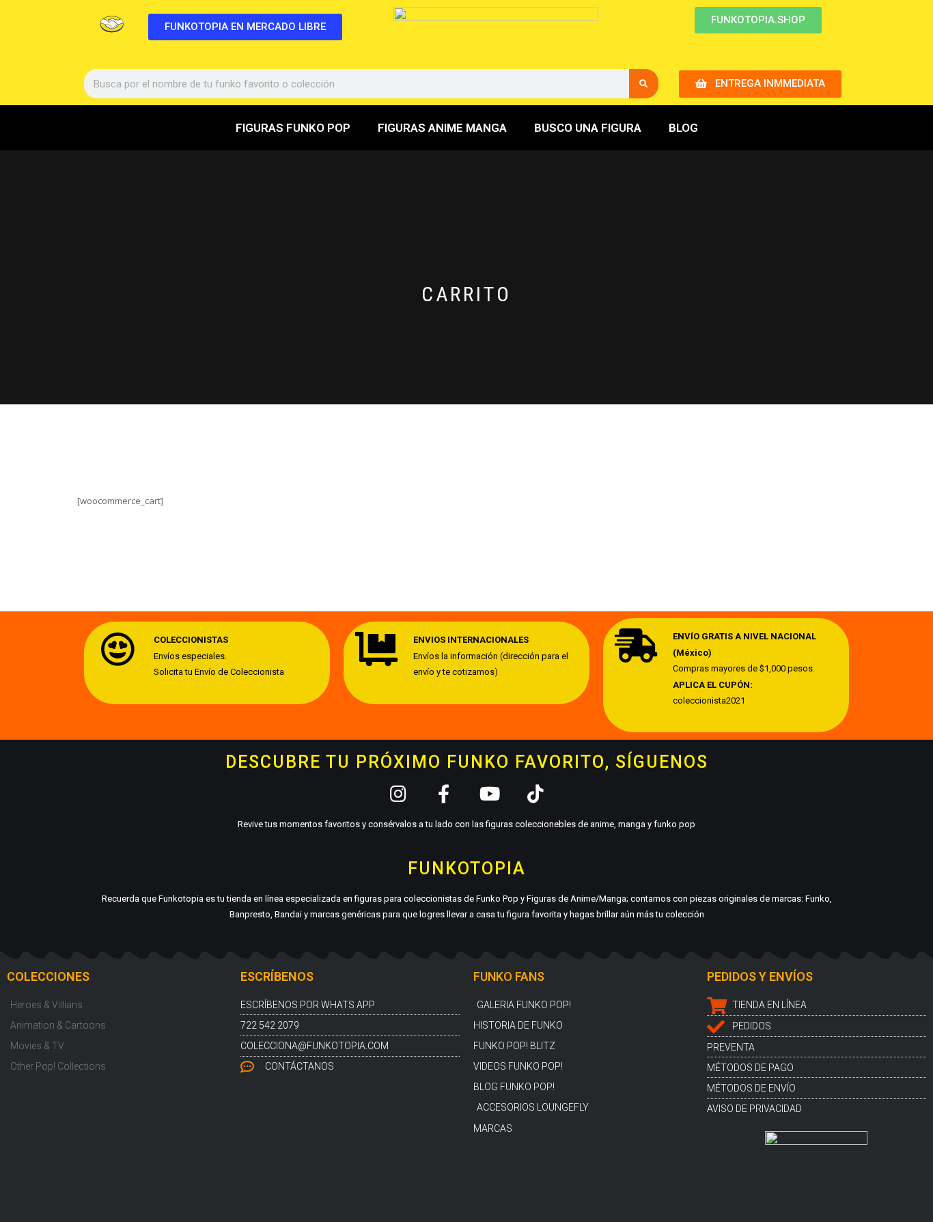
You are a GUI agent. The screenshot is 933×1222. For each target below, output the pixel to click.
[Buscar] (643, 83)
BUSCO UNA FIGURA (587, 128)
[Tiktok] (535, 793)
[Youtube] (489, 793)
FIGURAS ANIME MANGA (442, 128)
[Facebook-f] (443, 793)
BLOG (683, 128)
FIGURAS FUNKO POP (293, 128)
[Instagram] (398, 793)
